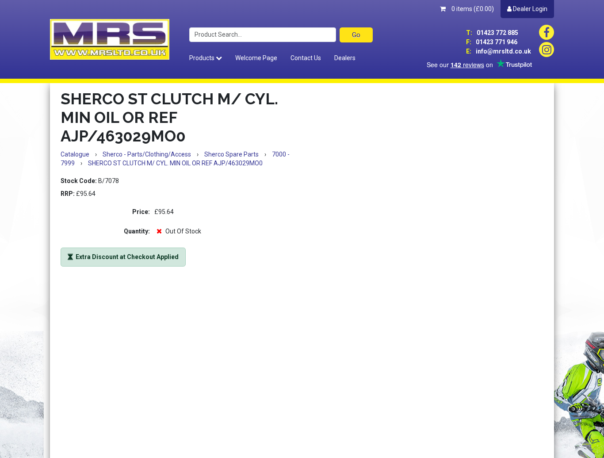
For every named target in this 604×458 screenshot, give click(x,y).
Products (202, 57)
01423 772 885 (492, 32)
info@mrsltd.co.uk (498, 51)
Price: (141, 211)
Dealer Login (529, 8)
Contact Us (306, 57)
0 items (472, 8)
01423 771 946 (491, 42)
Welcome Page (256, 57)
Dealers (345, 57)
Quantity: (137, 231)
